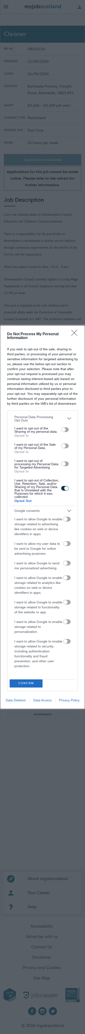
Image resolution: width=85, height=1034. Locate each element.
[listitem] (42, 418)
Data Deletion (16, 700)
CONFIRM (26, 683)
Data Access (42, 700)
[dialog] (42, 517)
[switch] (65, 429)
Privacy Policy (69, 700)
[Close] (75, 334)
